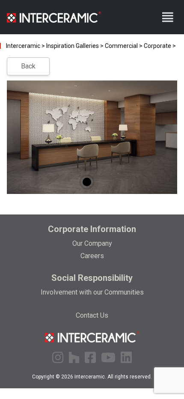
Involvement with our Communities (92, 292)
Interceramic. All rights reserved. (113, 377)
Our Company (92, 243)
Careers (92, 256)
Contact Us (92, 315)
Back (28, 66)
